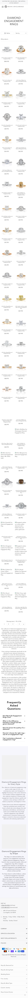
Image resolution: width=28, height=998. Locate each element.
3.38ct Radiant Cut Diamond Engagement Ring (21, 515)
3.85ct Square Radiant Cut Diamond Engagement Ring (21, 148)
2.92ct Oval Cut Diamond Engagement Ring (21, 284)
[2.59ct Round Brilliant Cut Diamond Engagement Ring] (7, 505)
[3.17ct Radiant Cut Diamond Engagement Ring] (7, 184)
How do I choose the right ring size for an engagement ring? (13, 733)
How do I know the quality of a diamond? (13, 728)
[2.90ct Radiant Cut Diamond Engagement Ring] (21, 321)
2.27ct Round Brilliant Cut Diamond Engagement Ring (21, 584)
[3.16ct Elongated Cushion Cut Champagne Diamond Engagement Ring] (21, 551)
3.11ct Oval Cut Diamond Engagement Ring (21, 103)
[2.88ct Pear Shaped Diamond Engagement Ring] (7, 321)
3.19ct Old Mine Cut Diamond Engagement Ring (7, 217)
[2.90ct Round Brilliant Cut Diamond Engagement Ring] (7, 598)
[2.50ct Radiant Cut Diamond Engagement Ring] (7, 366)
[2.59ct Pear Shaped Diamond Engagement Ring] (21, 388)
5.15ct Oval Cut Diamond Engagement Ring (7, 148)
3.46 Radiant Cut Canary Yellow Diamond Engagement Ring (21, 537)
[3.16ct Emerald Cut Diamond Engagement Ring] (7, 388)
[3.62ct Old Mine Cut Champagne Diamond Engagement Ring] (21, 434)
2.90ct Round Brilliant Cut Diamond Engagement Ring (7, 608)
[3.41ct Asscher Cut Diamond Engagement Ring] (21, 343)
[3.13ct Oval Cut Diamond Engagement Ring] (7, 252)
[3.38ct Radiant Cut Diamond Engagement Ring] (21, 505)
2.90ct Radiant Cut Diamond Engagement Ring (21, 330)
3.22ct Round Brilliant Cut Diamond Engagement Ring (21, 420)
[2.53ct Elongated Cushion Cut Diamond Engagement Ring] (7, 551)
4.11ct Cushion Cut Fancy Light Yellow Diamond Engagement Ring (21, 307)
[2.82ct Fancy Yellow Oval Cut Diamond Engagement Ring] (7, 434)
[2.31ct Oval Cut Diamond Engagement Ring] (21, 252)
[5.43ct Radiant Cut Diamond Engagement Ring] (7, 94)
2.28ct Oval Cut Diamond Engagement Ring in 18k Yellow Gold (7, 468)
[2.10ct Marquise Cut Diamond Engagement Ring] (21, 458)
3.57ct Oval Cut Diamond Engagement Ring (21, 171)
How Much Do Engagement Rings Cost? (12, 716)
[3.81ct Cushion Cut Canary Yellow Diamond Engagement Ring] (7, 575)
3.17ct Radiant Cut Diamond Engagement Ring (7, 193)
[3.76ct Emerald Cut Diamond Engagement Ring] (21, 116)
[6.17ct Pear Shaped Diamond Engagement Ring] (21, 49)
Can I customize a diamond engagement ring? (12, 739)
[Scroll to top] (25, 995)
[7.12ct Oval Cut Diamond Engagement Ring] (7, 71)
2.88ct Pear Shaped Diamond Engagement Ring (7, 330)
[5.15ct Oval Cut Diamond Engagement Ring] (7, 139)
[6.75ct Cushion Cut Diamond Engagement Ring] (7, 49)
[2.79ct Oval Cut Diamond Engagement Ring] (7, 482)
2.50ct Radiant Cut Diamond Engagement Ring (7, 375)
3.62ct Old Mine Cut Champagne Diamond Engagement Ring (21, 444)
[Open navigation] (2, 6)
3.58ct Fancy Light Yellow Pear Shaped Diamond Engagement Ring (21, 608)
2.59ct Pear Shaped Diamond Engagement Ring (21, 398)
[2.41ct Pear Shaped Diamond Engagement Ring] (7, 343)
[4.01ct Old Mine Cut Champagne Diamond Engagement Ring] (21, 184)
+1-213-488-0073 (5, 907)
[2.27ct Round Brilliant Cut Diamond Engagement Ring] (21, 575)
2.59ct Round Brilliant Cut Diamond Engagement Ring (7, 515)
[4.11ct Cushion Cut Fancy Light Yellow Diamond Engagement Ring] (21, 297)
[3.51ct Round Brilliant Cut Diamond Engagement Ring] (7, 161)
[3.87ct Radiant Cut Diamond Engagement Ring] (7, 230)
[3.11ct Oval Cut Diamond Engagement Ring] (21, 94)
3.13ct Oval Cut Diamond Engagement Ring (7, 262)
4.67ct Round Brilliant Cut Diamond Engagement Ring (21, 81)
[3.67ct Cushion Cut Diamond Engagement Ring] (7, 275)
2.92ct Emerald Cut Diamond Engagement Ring (21, 375)
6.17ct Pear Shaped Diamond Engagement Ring (21, 58)
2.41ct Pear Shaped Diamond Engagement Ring (7, 353)
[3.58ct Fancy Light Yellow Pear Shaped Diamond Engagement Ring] (21, 598)
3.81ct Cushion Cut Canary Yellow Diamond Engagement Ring (7, 584)
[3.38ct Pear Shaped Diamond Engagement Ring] (7, 297)
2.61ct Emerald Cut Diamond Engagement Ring (7, 537)
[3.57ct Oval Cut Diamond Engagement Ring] (21, 161)
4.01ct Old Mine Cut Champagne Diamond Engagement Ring (21, 193)
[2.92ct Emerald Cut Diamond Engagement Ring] (21, 366)
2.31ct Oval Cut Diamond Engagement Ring (21, 262)
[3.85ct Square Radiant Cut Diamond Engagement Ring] (21, 139)
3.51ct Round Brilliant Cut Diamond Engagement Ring (7, 171)
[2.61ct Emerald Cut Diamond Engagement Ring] (7, 528)
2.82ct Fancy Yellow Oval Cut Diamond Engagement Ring (7, 444)
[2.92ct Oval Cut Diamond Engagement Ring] (21, 275)
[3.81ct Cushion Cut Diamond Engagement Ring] (21, 207)
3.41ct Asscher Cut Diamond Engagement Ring (21, 353)
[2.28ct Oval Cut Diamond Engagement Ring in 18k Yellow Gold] (7, 458)
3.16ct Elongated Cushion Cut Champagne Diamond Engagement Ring (21, 561)
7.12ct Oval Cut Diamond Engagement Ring (7, 81)
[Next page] (23, 624)
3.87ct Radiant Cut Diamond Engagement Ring (7, 239)
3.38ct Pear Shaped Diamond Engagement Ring (7, 307)
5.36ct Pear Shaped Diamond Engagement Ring (7, 126)
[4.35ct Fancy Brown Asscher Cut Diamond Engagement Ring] (21, 482)
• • (14, 2)
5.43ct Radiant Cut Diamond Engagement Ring (7, 103)
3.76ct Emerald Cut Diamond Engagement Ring (21, 126)
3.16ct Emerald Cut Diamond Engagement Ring (6, 398)
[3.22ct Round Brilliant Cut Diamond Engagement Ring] (21, 411)
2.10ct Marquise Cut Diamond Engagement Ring (21, 467)
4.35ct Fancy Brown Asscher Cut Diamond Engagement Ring (21, 491)
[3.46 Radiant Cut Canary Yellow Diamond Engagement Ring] (21, 528)
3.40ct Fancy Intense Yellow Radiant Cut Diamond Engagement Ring (7, 421)
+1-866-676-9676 (5, 905)
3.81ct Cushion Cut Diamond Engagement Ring (21, 217)
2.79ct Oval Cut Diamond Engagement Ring (7, 491)
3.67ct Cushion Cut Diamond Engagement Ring (7, 284)
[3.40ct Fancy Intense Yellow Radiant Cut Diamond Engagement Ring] (7, 411)
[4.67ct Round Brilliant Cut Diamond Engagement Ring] (21, 71)
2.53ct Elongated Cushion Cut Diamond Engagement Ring (7, 561)
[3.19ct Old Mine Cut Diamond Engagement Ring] (7, 207)
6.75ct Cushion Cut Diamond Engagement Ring (6, 58)
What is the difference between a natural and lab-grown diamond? (12, 722)
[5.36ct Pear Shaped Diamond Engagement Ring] (7, 116)
